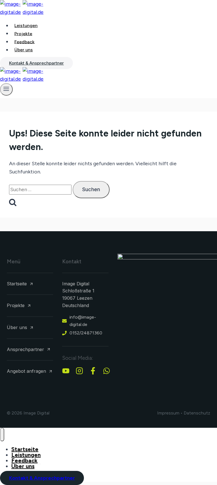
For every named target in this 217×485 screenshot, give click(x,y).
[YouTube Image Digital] (66, 370)
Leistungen (26, 25)
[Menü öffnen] (6, 89)
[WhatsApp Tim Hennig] (106, 370)
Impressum (168, 413)
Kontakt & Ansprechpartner (36, 63)
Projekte (23, 33)
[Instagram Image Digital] (79, 370)
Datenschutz (197, 413)
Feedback (24, 41)
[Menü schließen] (2, 434)
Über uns (23, 49)
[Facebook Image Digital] (93, 370)
